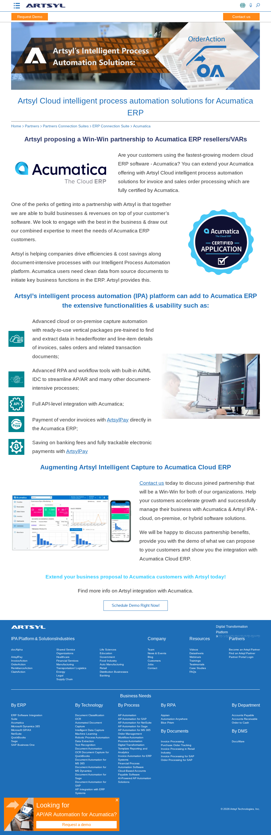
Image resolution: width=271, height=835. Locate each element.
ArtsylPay (118, 420)
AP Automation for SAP (132, 718)
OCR (78, 718)
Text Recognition (85, 744)
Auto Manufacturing (112, 664)
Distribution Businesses (114, 671)
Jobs (150, 664)
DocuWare (238, 741)
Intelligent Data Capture (89, 730)
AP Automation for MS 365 (134, 730)
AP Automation (127, 715)
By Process (128, 705)
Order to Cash (240, 722)
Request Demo (29, 17)
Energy (60, 671)
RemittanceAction (22, 668)
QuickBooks (18, 737)
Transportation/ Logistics (71, 668)
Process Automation (130, 741)
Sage (14, 741)
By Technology (89, 705)
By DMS (239, 731)
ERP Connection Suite (110, 126)
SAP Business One (23, 744)
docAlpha (17, 649)
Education (106, 653)
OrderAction (18, 664)
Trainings (195, 660)
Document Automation (88, 748)
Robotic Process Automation (92, 737)
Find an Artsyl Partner (242, 653)
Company (157, 638)
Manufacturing (65, 664)
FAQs (192, 671)
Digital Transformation (131, 744)
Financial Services (67, 660)
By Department (246, 705)
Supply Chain (64, 679)
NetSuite (16, 733)
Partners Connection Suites (66, 126)
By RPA (168, 705)
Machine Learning (86, 733)
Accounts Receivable (245, 718)
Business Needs (135, 696)
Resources (199, 638)
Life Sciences (108, 649)
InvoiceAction (19, 660)
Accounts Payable (243, 715)
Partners (32, 126)
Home (16, 126)
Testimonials (196, 664)
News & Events (157, 653)
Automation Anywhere (174, 718)
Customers (154, 660)
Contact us (241, 17)
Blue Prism (167, 722)
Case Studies (197, 668)
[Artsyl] (45, 7)
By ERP (18, 705)
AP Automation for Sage (133, 726)
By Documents (174, 731)
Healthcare (63, 657)
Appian (165, 715)
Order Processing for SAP (176, 759)
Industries (65, 638)
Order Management (130, 733)
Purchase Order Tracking (176, 745)
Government (107, 657)
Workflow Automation (130, 737)
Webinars (195, 657)
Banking (105, 675)
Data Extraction (84, 741)
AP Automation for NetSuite (135, 722)
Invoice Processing (172, 741)
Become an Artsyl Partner (244, 649)
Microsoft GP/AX (21, 730)
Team (151, 649)
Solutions (47, 638)
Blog (150, 657)
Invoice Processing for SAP (177, 756)
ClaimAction (18, 671)
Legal (59, 675)
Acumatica (142, 126)
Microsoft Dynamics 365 (25, 726)
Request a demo (76, 824)
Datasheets (196, 653)
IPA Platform (22, 638)
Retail (103, 668)
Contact (152, 668)
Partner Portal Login (241, 657)
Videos (193, 649)
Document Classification (89, 715)
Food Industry (108, 660)
